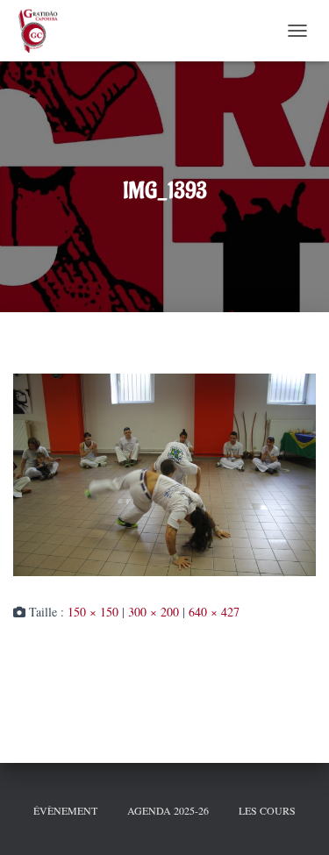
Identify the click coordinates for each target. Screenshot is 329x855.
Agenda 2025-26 (168, 810)
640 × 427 (214, 611)
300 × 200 (153, 611)
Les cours (267, 810)
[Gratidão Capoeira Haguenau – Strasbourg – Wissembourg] (43, 31)
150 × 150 (93, 611)
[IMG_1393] (164, 473)
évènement (65, 810)
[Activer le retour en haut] (294, 820)
